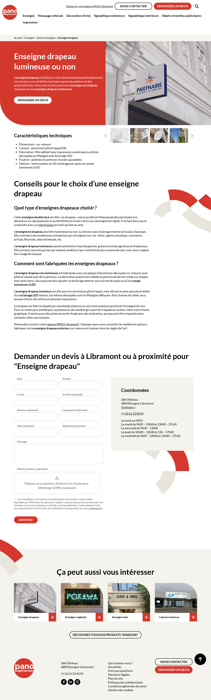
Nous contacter (133, 6)
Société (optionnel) (72, 394)
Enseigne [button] (29, 15)
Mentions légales (119, 674)
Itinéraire (127, 407)
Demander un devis (172, 6)
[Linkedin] (71, 682)
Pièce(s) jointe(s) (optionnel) (32, 468)
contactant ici (96, 508)
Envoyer (26, 520)
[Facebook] (64, 682)
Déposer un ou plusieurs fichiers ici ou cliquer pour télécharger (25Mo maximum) (57, 486)
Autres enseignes (46, 37)
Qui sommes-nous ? (120, 663)
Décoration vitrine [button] (78, 15)
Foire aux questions (120, 670)
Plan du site (115, 678)
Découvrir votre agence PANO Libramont (89, 6)
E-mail (20, 394)
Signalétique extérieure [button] (109, 15)
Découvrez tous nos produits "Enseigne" (105, 635)
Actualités (114, 667)
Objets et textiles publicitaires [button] (182, 15)
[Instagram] (77, 682)
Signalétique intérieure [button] (143, 15)
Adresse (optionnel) (27, 410)
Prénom (66, 378)
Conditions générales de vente (127, 686)
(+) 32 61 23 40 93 (132, 413)
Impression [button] (30, 22)
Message (22, 441)
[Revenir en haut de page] (200, 659)
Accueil (18, 37)
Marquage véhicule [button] (50, 15)
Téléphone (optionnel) (74, 425)
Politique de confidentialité (125, 682)
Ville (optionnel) (25, 425)
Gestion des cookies (120, 690)
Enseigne (29, 37)
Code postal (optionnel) (75, 410)
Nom (19, 378)
